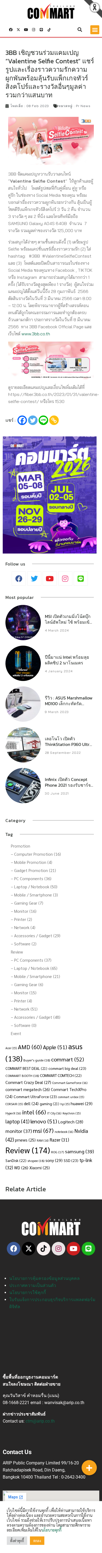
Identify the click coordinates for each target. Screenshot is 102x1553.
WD (21, 1167)
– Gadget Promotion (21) (33, 870)
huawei (81, 1103)
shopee (35, 1160)
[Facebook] (22, 420)
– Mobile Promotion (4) (31, 862)
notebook (64, 1132)
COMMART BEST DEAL (26, 1068)
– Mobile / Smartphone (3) (34, 894)
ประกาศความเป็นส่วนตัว (32, 1285)
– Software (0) (23, 1025)
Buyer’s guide (36, 1060)
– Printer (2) (21, 919)
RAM (42, 1140)
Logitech (70, 1121)
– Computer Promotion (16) (36, 854)
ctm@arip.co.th (40, 1421)
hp (65, 1104)
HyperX (13, 1113)
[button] (80, 30)
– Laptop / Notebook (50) (34, 886)
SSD (71, 1160)
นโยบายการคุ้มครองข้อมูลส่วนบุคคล (44, 1278)
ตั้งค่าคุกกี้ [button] (17, 1540)
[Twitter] (33, 420)
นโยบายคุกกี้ (51, 1529)
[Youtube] (25, 29)
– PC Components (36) (31, 878)
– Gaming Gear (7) (27, 902)
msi (43, 1130)
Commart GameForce (70, 1083)
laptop (17, 1121)
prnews (25, 1139)
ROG (57, 1152)
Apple (55, 1047)
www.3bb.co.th (35, 333)
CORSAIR (14, 1104)
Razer (59, 1140)
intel (34, 1112)
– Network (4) (23, 927)
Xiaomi (39, 1167)
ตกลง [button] (37, 1540)
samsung (79, 1151)
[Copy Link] (54, 420)
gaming (49, 1103)
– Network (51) (24, 1008)
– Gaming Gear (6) (27, 984)
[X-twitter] (18, 29)
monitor (18, 1131)
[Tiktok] (49, 29)
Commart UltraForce (35, 1096)
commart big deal (67, 1068)
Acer (11, 1048)
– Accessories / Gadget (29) (35, 935)
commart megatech (27, 1089)
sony (54, 1160)
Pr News (83, 106)
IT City (54, 1113)
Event (16, 1033)
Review (17, 951)
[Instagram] (33, 29)
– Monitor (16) (23, 911)
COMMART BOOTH (22, 1075)
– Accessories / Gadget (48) (35, 1017)
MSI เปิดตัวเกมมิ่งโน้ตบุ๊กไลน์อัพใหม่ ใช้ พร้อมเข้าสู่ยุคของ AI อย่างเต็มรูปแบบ (68, 624)
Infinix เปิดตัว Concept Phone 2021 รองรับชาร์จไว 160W (68, 785)
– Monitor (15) (23, 992)
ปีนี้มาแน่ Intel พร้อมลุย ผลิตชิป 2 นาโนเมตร (67, 660)
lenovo (43, 1121)
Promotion (20, 845)
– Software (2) (23, 943)
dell (31, 1103)
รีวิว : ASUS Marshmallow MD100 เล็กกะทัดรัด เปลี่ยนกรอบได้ (68, 704)
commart (67, 1059)
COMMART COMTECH (61, 1075)
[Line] (41, 29)
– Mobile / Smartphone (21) (35, 976)
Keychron (72, 1113)
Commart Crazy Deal (28, 1082)
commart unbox (71, 1097)
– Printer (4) (21, 1000)
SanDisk (15, 1160)
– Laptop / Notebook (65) (34, 968)
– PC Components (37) (31, 960)
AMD (30, 1047)
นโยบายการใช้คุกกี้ (27, 1292)
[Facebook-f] (10, 29)
